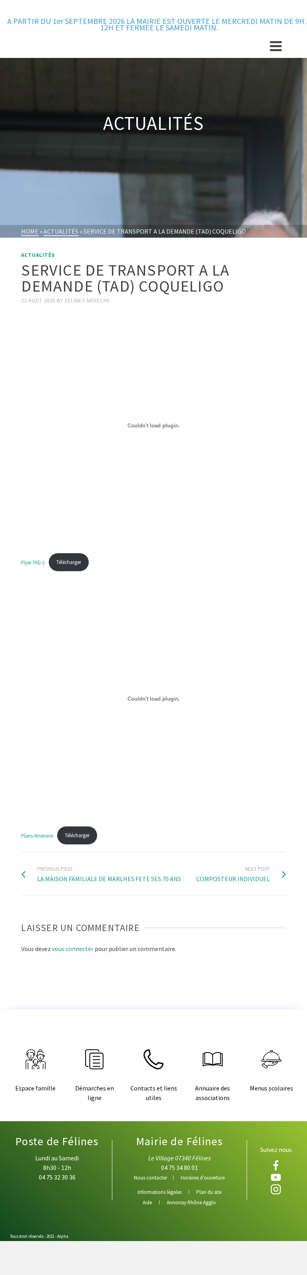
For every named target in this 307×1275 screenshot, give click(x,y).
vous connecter (73, 949)
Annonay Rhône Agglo (191, 1202)
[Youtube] (276, 1177)
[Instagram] (276, 1189)
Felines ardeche (87, 300)
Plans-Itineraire (37, 835)
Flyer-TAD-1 (33, 562)
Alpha (62, 1236)
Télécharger (68, 562)
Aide (147, 1202)
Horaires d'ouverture (203, 1177)
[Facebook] (276, 1165)
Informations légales (159, 1192)
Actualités (38, 255)
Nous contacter (150, 1177)
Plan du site (208, 1192)
